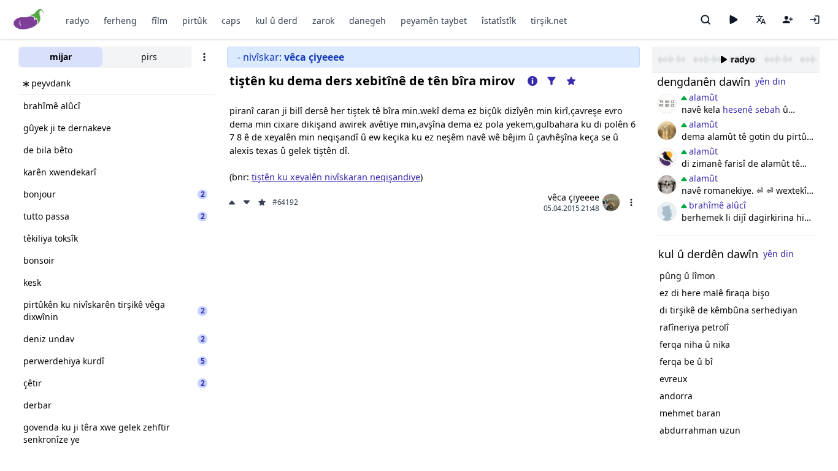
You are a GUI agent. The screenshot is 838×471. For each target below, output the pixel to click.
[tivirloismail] (667, 184)
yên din (770, 81)
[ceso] (667, 103)
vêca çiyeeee (573, 197)
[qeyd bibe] (788, 20)
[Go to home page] (29, 20)
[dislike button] (246, 202)
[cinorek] (667, 157)
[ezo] (667, 211)
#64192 (285, 202)
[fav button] (262, 202)
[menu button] (631, 202)
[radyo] (733, 19)
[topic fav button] (571, 81)
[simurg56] (667, 130)
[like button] (233, 202)
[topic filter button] (551, 81)
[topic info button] (532, 81)
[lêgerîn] (705, 20)
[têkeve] (815, 20)
